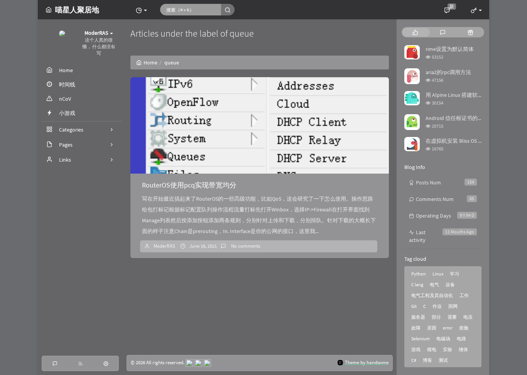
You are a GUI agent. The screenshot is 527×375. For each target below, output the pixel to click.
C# (413, 360)
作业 (437, 306)
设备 (450, 284)
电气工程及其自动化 (432, 295)
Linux (437, 274)
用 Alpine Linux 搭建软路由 (457, 94)
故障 (416, 328)
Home (150, 62)
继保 (463, 349)
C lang (417, 284)
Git (414, 306)
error (448, 328)
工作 (464, 295)
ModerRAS (164, 246)
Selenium (420, 338)
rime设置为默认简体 (450, 49)
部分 (436, 317)
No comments (245, 246)
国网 (453, 306)
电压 (468, 317)
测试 (443, 360)
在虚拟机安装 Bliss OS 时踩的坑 (463, 140)
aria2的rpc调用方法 (448, 72)
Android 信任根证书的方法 (457, 118)
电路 (461, 338)
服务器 (418, 317)
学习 (454, 274)
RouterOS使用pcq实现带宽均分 (189, 185)
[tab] (415, 32)
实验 (447, 349)
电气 (434, 284)
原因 (431, 328)
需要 (452, 317)
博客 (427, 360)
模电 (431, 349)
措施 (463, 328)
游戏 (416, 349)
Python (418, 274)
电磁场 (443, 338)
